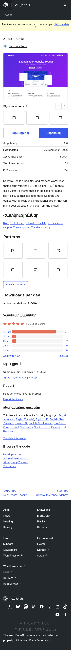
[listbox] (35, 260)
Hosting (8, 521)
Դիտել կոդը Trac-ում (15, 462)
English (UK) (42, 419)
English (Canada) (25, 419)
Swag (42, 555)
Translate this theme (14, 438)
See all (64, 355)
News (6, 515)
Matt (8, 572)
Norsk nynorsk (42, 427)
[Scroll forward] (65, 106)
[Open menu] (65, 5)
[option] (13, 251)
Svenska (8, 431)
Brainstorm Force (18, 46)
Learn (6, 538)
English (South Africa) (41, 423)
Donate (43, 549)
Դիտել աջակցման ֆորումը (20, 377)
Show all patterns (15, 284)
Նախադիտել (19, 132)
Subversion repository (15, 458)
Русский (55, 427)
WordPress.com (14, 566)
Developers (10, 549)
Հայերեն (17, 598)
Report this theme (13, 399)
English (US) (21, 423)
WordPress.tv (13, 555)
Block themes (17, 223)
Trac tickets (9, 466)
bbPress (10, 578)
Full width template (36, 223)
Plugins (41, 521)
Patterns (42, 527)
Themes (7, 14)
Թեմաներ (43, 515)
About (7, 509)
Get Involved (45, 538)
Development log (12, 454)
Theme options (21, 227)
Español (14, 427)
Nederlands (26, 427)
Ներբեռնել (53, 132)
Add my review (11, 355)
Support (8, 543)
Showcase (43, 509)
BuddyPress (12, 583)
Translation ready (40, 227)
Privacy (7, 527)
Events (41, 543)
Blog (5, 223)
